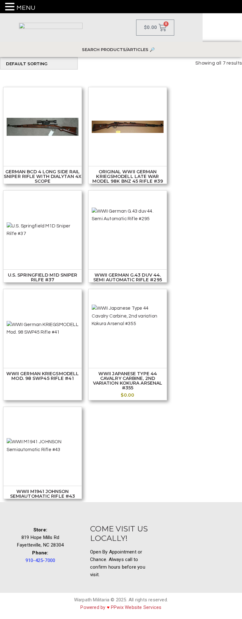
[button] (10, 7)
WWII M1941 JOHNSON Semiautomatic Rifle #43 (42, 494)
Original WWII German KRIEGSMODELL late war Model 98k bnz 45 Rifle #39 (127, 176)
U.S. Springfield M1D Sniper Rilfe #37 (43, 277)
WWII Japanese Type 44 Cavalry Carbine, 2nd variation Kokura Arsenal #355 (127, 380)
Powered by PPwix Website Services (120, 607)
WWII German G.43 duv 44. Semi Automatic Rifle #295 (127, 277)
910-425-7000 (40, 560)
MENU (25, 8)
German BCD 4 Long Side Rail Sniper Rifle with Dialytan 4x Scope (42, 176)
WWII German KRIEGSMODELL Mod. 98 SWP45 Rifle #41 (42, 376)
